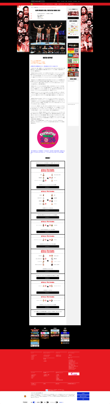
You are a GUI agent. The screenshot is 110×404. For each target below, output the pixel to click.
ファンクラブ (62, 1)
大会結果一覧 (36, 7)
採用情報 (58, 378)
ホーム (32, 7)
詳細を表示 (61, 402)
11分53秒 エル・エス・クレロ (48, 268)
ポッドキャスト (70, 1)
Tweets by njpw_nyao (71, 104)
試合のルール (46, 375)
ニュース (44, 4)
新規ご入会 (33, 375)
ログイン (33, 376)
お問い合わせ (57, 383)
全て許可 (83, 393)
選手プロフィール (61, 4)
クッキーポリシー (34, 384)
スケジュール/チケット (49, 4)
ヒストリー (58, 375)
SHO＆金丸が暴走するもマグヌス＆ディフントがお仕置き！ (48, 214)
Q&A (32, 377)
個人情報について (34, 383)
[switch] (41, 402)
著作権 (44, 383)
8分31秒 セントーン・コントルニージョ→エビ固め (47, 184)
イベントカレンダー (71, 37)
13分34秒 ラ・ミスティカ (47, 290)
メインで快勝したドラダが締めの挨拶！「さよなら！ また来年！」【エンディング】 (48, 311)
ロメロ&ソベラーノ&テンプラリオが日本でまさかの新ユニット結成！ (47, 275)
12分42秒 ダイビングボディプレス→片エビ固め (48, 243)
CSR (78, 1)
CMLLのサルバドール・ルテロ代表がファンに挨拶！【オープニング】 (48, 162)
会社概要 (58, 374)
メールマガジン (75, 1)
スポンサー (58, 1)
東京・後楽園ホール (40, 15)
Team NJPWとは (34, 374)
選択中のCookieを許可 (83, 396)
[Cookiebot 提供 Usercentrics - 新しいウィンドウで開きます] (25, 402)
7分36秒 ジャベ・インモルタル (48, 208)
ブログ (66, 1)
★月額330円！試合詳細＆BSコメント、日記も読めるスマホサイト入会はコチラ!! (44, 66)
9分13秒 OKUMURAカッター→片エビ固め (48, 229)
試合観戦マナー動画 (46, 374)
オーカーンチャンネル (72, 369)
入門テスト (58, 377)
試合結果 (56, 4)
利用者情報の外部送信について (72, 383)
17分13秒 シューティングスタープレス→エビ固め (47, 304)
